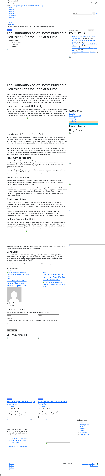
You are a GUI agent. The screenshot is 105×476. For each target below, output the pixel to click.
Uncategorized (84, 434)
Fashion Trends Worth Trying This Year (83, 52)
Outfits (11, 12)
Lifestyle (11, 17)
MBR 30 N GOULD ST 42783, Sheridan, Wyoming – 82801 (18, 439)
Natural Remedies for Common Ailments (52, 402)
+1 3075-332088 (15, 442)
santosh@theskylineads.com (18, 446)
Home (11, 8)
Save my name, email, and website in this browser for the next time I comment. (32, 320)
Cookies (11, 470)
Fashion (11, 10)
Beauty (11, 13)
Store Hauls (13, 15)
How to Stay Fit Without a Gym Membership (21, 402)
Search (91, 30)
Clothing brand (75, 116)
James (12, 407)
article (9, 271)
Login (96, 13)
